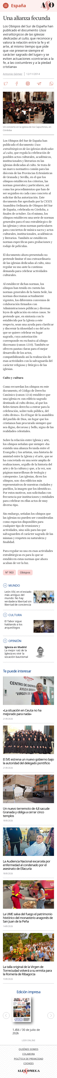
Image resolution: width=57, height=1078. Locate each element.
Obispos (25, 572)
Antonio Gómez (12, 74)
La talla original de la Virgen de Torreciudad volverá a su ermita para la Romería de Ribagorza (27, 970)
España (18, 5)
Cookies (28, 1063)
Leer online (28, 1040)
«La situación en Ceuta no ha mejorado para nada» (22, 712)
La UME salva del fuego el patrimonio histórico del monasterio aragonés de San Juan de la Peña (28, 917)
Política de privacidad (28, 1058)
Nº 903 (9, 572)
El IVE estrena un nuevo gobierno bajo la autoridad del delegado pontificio (28, 761)
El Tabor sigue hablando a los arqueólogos (13, 624)
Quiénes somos (28, 1049)
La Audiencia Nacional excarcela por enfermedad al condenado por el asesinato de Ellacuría (26, 865)
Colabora (28, 1054)
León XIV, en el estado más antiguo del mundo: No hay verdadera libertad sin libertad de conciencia (18, 598)
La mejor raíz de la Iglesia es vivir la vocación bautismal (16, 654)
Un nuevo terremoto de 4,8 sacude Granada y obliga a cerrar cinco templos (26, 812)
